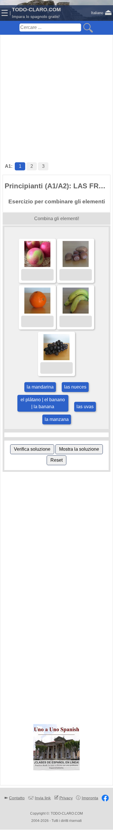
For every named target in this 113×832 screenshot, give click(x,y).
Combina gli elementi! (56, 218)
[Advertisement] (56, 92)
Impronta (90, 798)
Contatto (17, 798)
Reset (56, 460)
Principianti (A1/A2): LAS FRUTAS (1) (57, 186)
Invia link (43, 798)
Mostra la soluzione (79, 449)
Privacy (66, 798)
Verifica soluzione (32, 449)
